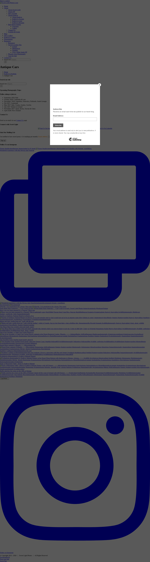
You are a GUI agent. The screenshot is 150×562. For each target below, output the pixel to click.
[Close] (99, 84)
